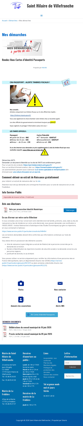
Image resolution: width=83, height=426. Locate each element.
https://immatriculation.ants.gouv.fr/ (48, 167)
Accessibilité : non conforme (50, 359)
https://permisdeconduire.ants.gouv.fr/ (37, 165)
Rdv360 (44, 68)
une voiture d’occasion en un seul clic (26, 172)
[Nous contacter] (60, 283)
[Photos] (21, 283)
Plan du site (48, 363)
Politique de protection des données (49, 370)
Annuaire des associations (21, 306)
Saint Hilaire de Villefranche (50, 6)
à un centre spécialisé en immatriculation (50, 170)
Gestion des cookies (51, 374)
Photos (20, 289)
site (38, 181)
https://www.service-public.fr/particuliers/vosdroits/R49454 (24, 231)
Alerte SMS (60, 306)
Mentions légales (50, 365)
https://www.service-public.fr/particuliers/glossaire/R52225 (24, 265)
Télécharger (70, 210)
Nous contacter (60, 289)
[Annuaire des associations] (21, 299)
